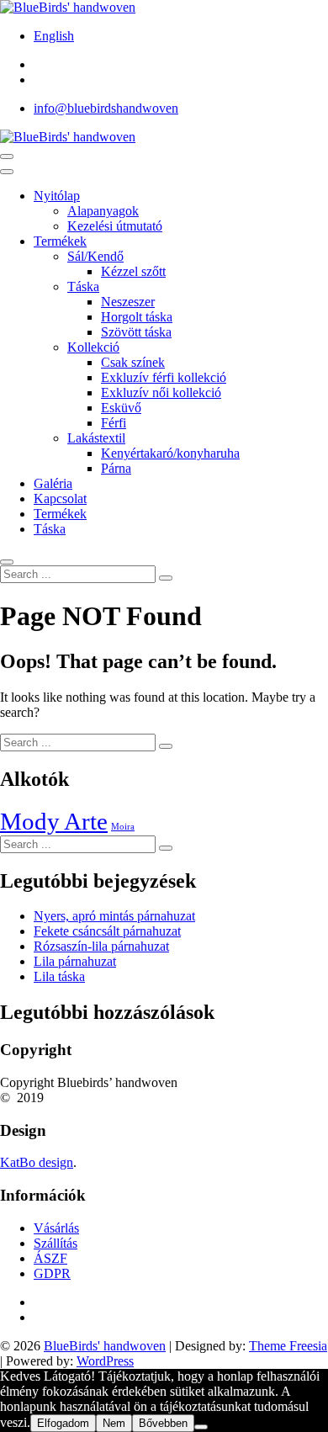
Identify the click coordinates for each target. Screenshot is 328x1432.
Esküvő (121, 407)
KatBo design (36, 1162)
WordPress (105, 1361)
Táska (83, 286)
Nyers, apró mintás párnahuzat (114, 916)
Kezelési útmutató (114, 226)
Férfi (113, 423)
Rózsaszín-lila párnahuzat (101, 946)
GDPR (52, 1273)
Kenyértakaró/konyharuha (170, 453)
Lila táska (59, 976)
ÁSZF (50, 1258)
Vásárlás (56, 1228)
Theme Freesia (288, 1346)
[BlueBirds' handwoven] (67, 137)
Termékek (60, 241)
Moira (123, 826)
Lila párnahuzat (75, 961)
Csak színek (133, 362)
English (54, 36)
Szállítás (55, 1243)
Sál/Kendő (95, 256)
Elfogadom (63, 1423)
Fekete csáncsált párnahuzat (107, 931)
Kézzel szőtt (133, 271)
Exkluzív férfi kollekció (163, 377)
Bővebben (163, 1423)
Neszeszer (128, 301)
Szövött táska (136, 332)
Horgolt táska (136, 317)
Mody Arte (54, 821)
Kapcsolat (60, 498)
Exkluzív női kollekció (161, 392)
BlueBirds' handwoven (105, 1346)
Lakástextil (96, 438)
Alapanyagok (103, 211)
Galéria (53, 483)
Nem (114, 1423)
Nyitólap (57, 195)
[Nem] (201, 1426)
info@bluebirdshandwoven (106, 108)
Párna (116, 468)
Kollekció (93, 347)
